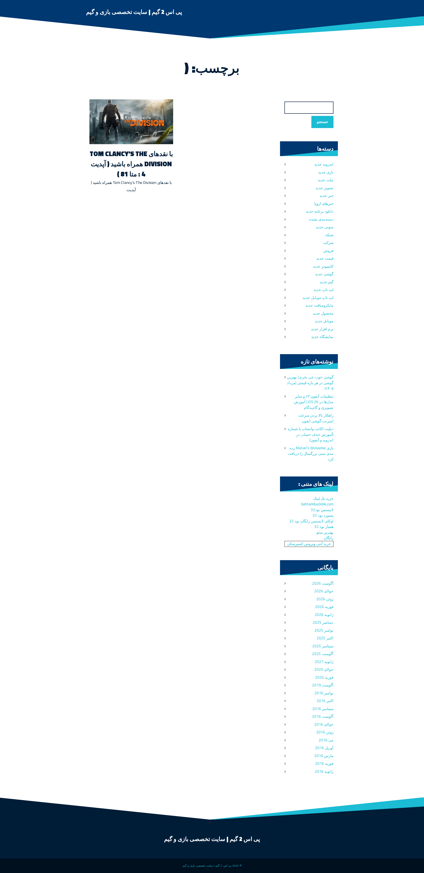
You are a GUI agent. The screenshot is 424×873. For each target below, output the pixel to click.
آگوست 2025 (322, 654)
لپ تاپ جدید (323, 290)
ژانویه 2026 (324, 615)
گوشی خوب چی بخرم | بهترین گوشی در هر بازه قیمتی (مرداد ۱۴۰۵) (310, 382)
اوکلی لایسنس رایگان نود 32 (311, 521)
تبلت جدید (325, 180)
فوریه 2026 (324, 607)
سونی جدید (324, 227)
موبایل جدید (324, 321)
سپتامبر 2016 (322, 709)
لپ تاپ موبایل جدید (318, 297)
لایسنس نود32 (322, 510)
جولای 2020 (323, 669)
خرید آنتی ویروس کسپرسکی (309, 544)
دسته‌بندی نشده (321, 219)
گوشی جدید (324, 274)
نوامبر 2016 (323, 693)
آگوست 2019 (322, 685)
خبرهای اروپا (323, 203)
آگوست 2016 (322, 716)
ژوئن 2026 (324, 599)
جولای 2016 (323, 724)
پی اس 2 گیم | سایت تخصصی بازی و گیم (134, 12)
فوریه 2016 (324, 763)
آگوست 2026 (322, 583)
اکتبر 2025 (325, 638)
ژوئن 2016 (324, 732)
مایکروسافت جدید (319, 305)
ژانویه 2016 (324, 771)
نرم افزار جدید (322, 329)
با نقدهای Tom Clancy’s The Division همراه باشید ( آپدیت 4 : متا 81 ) (131, 164)
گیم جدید (326, 282)
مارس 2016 (323, 756)
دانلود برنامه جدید (319, 211)
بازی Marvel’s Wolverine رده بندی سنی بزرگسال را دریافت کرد (310, 453)
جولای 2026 (323, 591)
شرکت (328, 243)
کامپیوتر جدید (323, 266)
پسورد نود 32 (322, 515)
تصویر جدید (324, 188)
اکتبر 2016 (325, 701)
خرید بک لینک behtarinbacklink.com (317, 501)
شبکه (329, 235)
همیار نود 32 (323, 526)
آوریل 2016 (324, 748)
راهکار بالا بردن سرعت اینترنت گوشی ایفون (315, 418)
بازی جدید (325, 172)
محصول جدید (323, 313)
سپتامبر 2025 (322, 646)
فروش (328, 250)
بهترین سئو (324, 532)
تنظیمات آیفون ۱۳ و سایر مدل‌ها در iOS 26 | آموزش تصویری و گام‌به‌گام (313, 401)
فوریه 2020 (324, 677)
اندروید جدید (323, 164)
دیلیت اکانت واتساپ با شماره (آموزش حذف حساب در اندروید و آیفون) (310, 434)
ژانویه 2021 (324, 662)
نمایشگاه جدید (322, 337)
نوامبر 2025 (323, 630)
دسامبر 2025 (323, 622)
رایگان (328, 538)
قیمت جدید (324, 258)
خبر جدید (326, 195)
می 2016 (326, 740)
